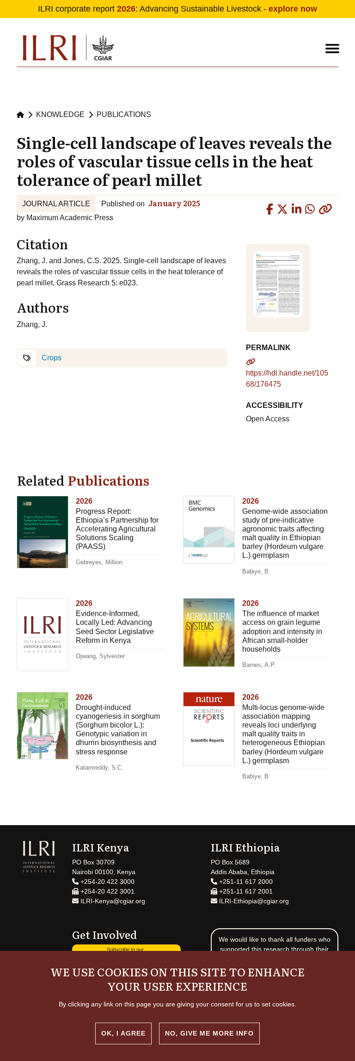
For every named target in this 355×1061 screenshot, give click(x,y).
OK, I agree (123, 1033)
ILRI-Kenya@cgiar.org (112, 901)
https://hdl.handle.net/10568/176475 (287, 378)
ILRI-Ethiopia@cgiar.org (253, 901)
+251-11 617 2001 (245, 891)
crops (51, 358)
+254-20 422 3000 (107, 881)
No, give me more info (209, 1033)
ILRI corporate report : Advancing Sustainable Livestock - (177, 8)
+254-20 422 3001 (107, 891)
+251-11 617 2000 (245, 881)
